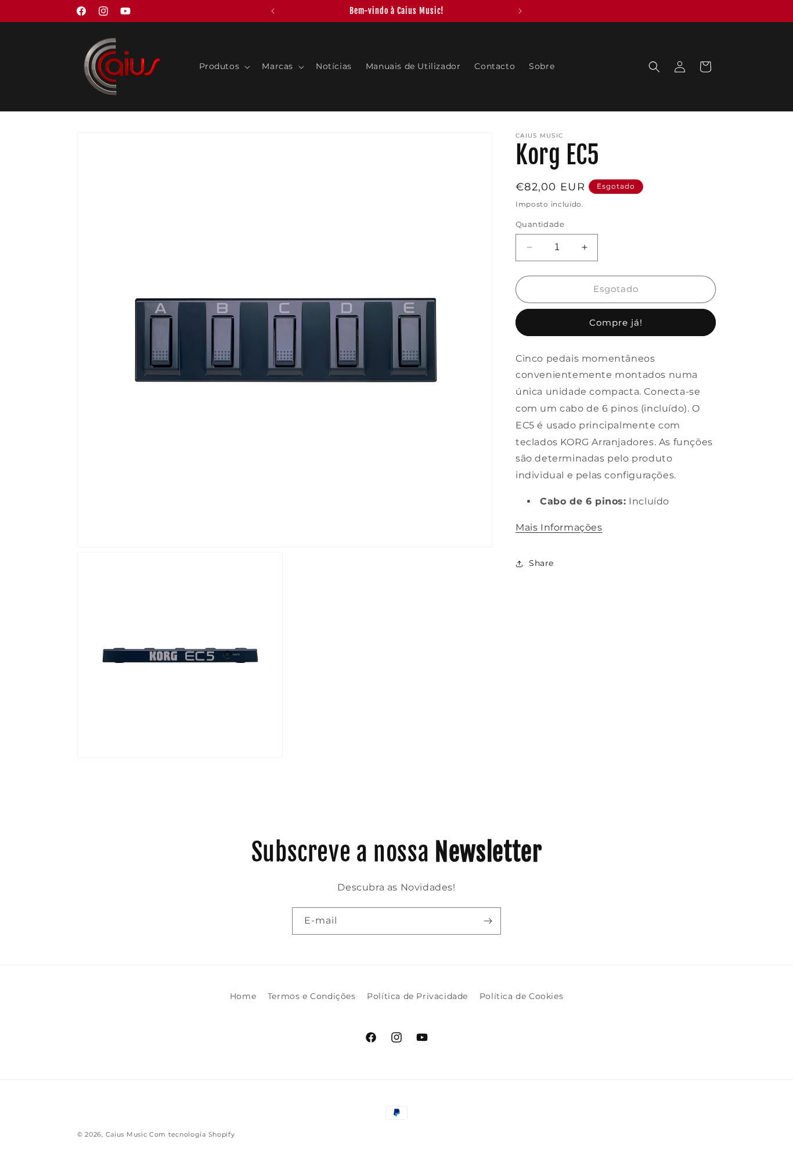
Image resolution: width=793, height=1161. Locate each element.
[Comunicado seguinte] (520, 11)
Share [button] (541, 563)
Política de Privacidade (417, 996)
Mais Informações (559, 527)
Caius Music (126, 1134)
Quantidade (540, 224)
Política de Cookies (521, 996)
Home (243, 996)
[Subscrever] (487, 921)
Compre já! (616, 322)
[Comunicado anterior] (273, 11)
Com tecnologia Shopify (192, 1134)
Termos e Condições (312, 996)
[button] (223, 66)
